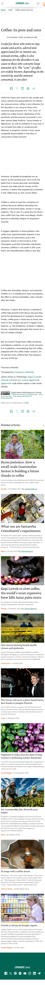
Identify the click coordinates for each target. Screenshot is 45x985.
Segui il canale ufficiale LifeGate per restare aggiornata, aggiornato (21, 380)
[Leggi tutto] (42, 425)
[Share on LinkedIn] (22, 88)
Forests (3, 608)
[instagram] (29, 973)
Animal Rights (6, 773)
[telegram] (39, 973)
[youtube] (25, 973)
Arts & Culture (6, 889)
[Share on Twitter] (17, 88)
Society (4, 489)
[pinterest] (15, 973)
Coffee (26, 403)
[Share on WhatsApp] (28, 88)
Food (3, 718)
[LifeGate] (22, 3)
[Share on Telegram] (33, 88)
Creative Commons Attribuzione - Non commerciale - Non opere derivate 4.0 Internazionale (22, 396)
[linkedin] (34, 973)
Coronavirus (5, 663)
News (3, 551)
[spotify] (20, 973)
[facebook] (5, 973)
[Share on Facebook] (11, 88)
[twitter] (10, 973)
